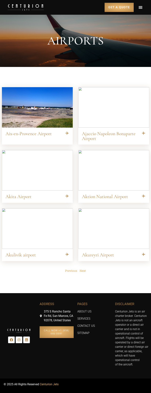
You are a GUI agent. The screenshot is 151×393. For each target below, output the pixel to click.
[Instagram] (19, 340)
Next (83, 271)
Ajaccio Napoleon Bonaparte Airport (109, 136)
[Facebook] (11, 340)
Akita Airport (18, 196)
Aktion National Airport (105, 196)
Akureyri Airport (98, 255)
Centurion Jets (49, 384)
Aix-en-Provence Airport (29, 133)
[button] (140, 7)
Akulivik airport (21, 255)
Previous (71, 271)
